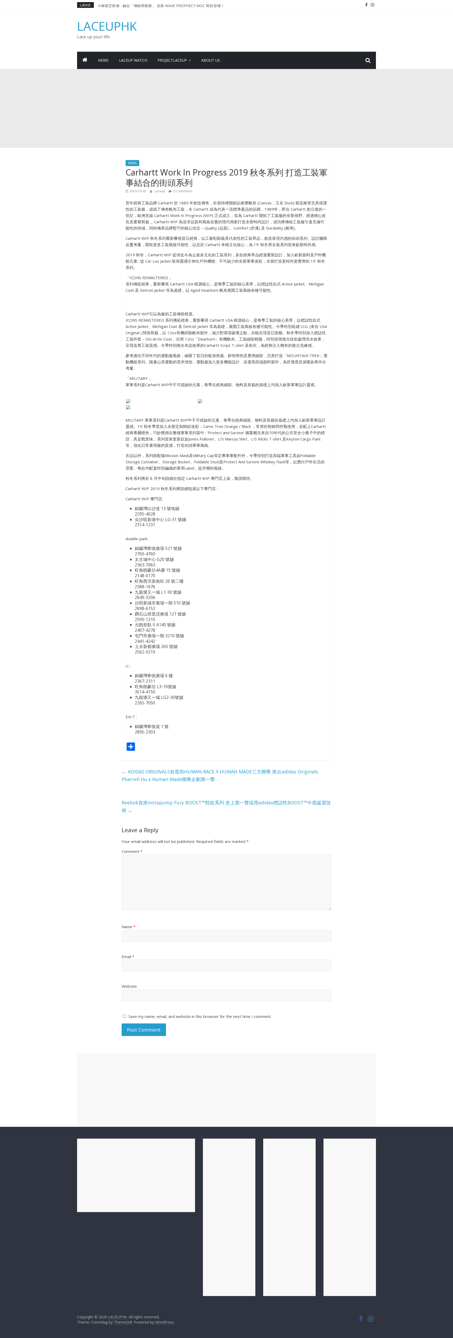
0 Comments (182, 191)
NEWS (103, 60)
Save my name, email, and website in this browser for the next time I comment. (200, 1016)
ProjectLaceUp (172, 60)
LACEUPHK (107, 26)
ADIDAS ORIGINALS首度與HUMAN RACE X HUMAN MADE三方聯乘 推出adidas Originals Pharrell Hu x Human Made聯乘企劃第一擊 (220, 775)
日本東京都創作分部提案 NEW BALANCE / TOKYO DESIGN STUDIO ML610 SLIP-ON (168, 4)
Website (129, 986)
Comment (132, 851)
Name (129, 926)
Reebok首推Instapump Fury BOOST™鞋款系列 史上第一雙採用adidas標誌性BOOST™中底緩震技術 (226, 806)
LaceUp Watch (133, 60)
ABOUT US (210, 60)
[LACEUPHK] (85, 60)
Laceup (160, 191)
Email (128, 956)
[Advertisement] (226, 108)
